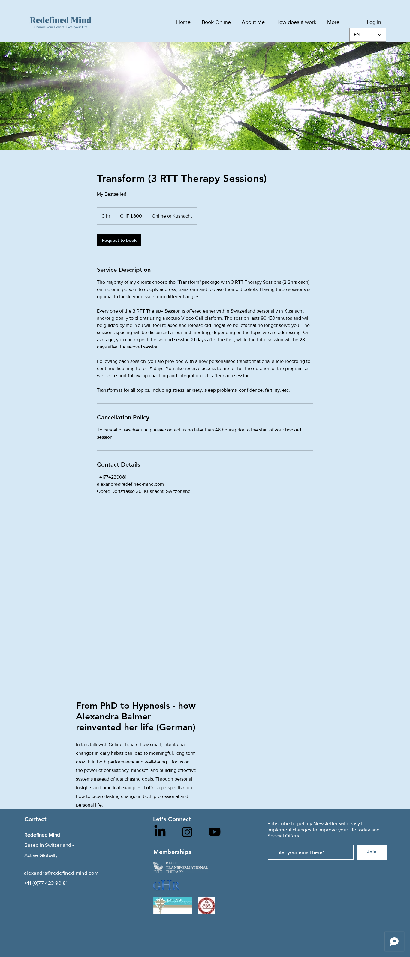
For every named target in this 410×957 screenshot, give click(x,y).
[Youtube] (215, 832)
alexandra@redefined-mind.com (61, 873)
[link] (119, 240)
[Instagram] (187, 832)
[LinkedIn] (160, 832)
